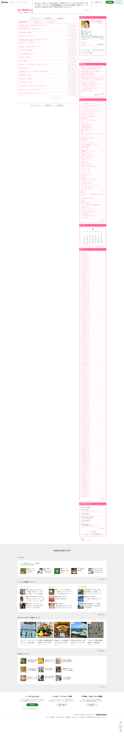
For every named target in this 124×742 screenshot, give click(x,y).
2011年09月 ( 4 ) (85, 403)
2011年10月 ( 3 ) (85, 400)
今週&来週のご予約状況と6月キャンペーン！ (30, 46)
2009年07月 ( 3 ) (85, 459)
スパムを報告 (51, 717)
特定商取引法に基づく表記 (93, 717)
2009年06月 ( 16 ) (85, 461)
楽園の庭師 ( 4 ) (85, 118)
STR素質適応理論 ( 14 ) (87, 127)
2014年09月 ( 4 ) (85, 355)
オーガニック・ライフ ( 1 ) (87, 181)
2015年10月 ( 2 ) (85, 342)
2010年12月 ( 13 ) (85, 422)
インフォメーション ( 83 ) (87, 142)
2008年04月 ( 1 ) (85, 489)
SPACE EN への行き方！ (25, 57)
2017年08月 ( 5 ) (85, 298)
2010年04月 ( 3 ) (85, 439)
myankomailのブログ (86, 515)
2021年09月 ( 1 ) (85, 259)
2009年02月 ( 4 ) (85, 470)
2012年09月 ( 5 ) (85, 390)
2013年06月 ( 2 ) (85, 379)
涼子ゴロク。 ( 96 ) (85, 168)
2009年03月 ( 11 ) (85, 468)
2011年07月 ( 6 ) (85, 407)
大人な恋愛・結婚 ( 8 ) (86, 183)
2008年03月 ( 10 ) (85, 492)
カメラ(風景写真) (82, 587)
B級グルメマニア (53, 587)
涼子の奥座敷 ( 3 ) (85, 213)
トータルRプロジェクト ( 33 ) (88, 215)
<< (89, 229)
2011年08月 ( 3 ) (85, 405)
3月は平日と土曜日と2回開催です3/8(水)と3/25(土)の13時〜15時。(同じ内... (91, 68)
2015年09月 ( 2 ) (85, 344)
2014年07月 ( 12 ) (85, 359)
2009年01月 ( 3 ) (85, 472)
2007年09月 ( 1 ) (85, 496)
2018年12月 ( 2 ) (85, 272)
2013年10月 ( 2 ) (85, 372)
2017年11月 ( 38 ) (85, 292)
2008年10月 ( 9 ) (85, 479)
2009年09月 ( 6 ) (85, 455)
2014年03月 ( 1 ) (85, 366)
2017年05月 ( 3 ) (85, 305)
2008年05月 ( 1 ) (85, 487)
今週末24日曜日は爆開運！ (25, 32)
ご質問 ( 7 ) (84, 159)
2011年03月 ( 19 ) (85, 416)
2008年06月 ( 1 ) (85, 485)
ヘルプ (104, 717)
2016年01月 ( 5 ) (85, 335)
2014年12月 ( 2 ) (85, 350)
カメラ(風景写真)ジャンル (27, 563)
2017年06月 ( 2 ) (85, 303)
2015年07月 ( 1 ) (85, 346)
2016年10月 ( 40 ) (85, 316)
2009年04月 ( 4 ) (85, 466)
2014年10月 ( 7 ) (85, 353)
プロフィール (93, 23)
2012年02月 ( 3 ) (85, 396)
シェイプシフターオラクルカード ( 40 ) (90, 105)
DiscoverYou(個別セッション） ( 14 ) (90, 144)
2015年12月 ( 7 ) (85, 337)
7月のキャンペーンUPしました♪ (27, 43)
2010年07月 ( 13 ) (85, 433)
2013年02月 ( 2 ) (85, 383)
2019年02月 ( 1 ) (85, 268)
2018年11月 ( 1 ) (85, 274)
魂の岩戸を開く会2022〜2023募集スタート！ (30, 29)
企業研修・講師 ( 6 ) (86, 146)
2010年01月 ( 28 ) (85, 446)
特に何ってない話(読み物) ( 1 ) (88, 116)
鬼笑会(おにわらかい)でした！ (26, 36)
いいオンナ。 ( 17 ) (85, 172)
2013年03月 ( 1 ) (85, 381)
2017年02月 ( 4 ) (85, 307)
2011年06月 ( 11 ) (85, 409)
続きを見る (102, 39)
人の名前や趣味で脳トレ (87, 518)
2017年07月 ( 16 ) (85, 300)
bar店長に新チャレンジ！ (25, 68)
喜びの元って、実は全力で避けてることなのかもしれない (33, 64)
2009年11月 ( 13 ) (85, 450)
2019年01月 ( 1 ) (85, 270)
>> (96, 229)
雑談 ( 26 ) (83, 177)
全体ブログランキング (86, 44)
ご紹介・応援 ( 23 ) (86, 153)
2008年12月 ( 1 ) (85, 474)
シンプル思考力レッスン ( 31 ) (88, 103)
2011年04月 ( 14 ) (85, 413)
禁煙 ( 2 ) (83, 192)
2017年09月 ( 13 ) (85, 296)
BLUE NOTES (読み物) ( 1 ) (87, 198)
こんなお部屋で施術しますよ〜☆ (27, 53)
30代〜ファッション (25, 587)
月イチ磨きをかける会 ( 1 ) (87, 114)
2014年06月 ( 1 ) (85, 361)
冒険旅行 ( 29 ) (84, 162)
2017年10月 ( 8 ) (85, 294)
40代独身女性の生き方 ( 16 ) (88, 138)
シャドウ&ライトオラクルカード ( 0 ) (90, 112)
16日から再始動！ (23, 61)
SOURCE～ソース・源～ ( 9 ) (88, 179)
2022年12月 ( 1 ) (85, 255)
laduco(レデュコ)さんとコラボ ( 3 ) (89, 211)
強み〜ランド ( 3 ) (85, 131)
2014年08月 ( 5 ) (85, 357)
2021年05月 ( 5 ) (85, 264)
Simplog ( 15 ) (84, 207)
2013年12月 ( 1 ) (85, 368)
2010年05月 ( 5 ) (85, 437)
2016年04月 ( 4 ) (85, 329)
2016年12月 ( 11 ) (85, 311)
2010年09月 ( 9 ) (85, 429)
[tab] (27, 563)
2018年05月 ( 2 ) (85, 279)
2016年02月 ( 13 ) (85, 333)
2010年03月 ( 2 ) (85, 442)
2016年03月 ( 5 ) (85, 331)
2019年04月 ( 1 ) (85, 266)
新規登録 (109, 2)
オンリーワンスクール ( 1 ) (87, 209)
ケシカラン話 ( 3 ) (85, 107)
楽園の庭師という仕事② (25, 79)
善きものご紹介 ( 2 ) (86, 202)
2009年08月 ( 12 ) (85, 457)
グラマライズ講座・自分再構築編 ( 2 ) (90, 204)
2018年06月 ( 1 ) (85, 277)
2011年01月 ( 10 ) (85, 420)
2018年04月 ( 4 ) (85, 281)
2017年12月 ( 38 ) (85, 290)
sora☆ (82, 522)
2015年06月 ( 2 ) (85, 348)
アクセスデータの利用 (79, 717)
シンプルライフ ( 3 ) (86, 136)
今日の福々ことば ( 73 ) (87, 155)
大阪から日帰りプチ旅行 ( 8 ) (88, 166)
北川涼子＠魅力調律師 (96, 21)
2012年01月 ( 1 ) (85, 398)
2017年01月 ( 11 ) (85, 309)
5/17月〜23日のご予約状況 (25, 50)
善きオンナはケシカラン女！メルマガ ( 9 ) (91, 133)
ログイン (118, 2)
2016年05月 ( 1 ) (85, 327)
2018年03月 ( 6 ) (85, 283)
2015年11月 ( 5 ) (85, 340)
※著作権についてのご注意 (86, 540)
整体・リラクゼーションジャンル (88, 46)
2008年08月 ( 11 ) (85, 483)
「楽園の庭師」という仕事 (25, 82)
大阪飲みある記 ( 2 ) (86, 164)
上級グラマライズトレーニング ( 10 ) (90, 185)
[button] (120, 730)
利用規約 (68, 717)
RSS (84, 539)
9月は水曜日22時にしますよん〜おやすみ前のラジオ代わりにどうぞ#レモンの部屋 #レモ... (33, 40)
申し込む (91, 705)
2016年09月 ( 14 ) (85, 318)
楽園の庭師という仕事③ (25, 75)
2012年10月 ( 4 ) (85, 387)
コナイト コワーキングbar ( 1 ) (88, 120)
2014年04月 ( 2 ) (85, 364)
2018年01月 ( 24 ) (85, 288)
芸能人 (38, 563)
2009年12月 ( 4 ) (85, 448)
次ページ (57, 98)
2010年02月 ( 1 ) (85, 444)
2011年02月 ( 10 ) (85, 418)
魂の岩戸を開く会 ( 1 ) (86, 125)
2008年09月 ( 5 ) (85, 481)
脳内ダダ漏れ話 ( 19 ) (86, 129)
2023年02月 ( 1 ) (85, 253)
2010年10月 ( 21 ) (85, 426)
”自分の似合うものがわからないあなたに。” (31, 89)
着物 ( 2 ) (83, 200)
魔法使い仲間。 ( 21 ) (86, 175)
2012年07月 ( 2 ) (85, 394)
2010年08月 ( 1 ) (85, 431)
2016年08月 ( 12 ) (85, 320)
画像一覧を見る (101, 94)
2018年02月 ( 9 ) (85, 285)
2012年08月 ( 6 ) (85, 392)
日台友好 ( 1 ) (84, 140)
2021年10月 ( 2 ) (85, 257)
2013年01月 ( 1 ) (85, 385)
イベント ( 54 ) (84, 149)
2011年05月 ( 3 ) (85, 411)
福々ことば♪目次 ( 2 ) (86, 157)
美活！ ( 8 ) (84, 190)
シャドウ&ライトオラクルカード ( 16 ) (90, 109)
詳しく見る (62, 705)
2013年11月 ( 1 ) (85, 370)
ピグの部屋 (99, 23)
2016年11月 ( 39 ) (85, 314)
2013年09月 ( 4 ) (85, 374)
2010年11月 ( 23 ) (85, 424)
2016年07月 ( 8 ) (85, 322)
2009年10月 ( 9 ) (85, 452)
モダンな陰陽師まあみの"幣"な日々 (89, 526)
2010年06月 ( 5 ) (85, 435)
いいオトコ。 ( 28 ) (85, 170)
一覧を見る (102, 93)
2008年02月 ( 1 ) (85, 494)
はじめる (32, 705)
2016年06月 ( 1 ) (85, 324)
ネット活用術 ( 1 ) (85, 217)
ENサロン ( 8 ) (84, 123)
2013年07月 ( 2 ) (85, 376)
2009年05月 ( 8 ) (85, 463)
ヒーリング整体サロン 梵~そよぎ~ (89, 511)
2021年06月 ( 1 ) (85, 261)
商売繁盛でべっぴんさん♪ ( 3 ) (88, 151)
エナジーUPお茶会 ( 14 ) (87, 188)
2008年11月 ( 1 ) (85, 476)
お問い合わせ (60, 717)
